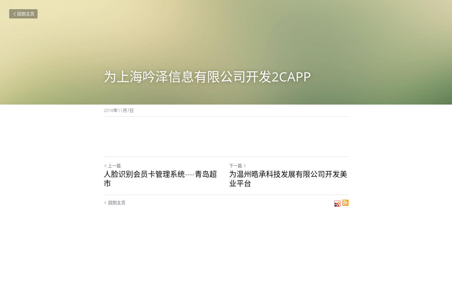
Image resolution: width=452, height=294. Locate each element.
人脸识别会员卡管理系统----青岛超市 (160, 178)
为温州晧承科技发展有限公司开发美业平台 (288, 178)
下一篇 (235, 166)
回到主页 (25, 14)
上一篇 (114, 166)
